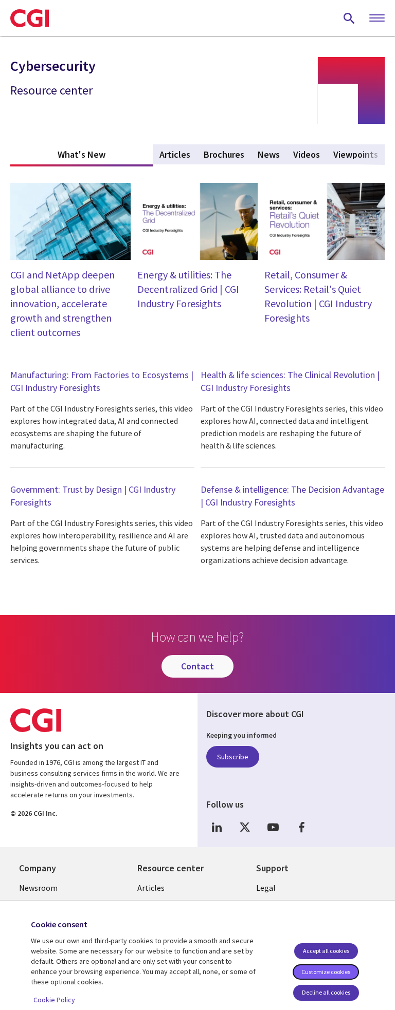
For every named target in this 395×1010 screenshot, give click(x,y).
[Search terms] (349, 18)
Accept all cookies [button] (326, 951)
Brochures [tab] (224, 154)
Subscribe (232, 756)
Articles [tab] (174, 154)
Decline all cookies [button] (326, 992)
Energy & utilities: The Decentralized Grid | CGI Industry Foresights (188, 289)
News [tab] (269, 154)
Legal (266, 888)
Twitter (245, 827)
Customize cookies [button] (325, 972)
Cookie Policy (54, 999)
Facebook (301, 827)
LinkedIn (216, 827)
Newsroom (38, 888)
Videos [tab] (306, 154)
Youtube (273, 827)
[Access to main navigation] (377, 18)
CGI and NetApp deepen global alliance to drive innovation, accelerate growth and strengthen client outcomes (62, 303)
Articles (151, 888)
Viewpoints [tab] (355, 154)
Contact (197, 666)
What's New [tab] (105, 154)
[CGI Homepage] (29, 18)
